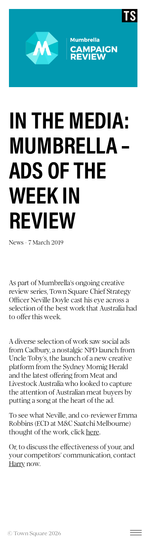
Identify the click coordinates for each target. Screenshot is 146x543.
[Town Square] (129, 16)
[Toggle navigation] (136, 534)
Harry (17, 464)
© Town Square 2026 (34, 533)
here (92, 432)
